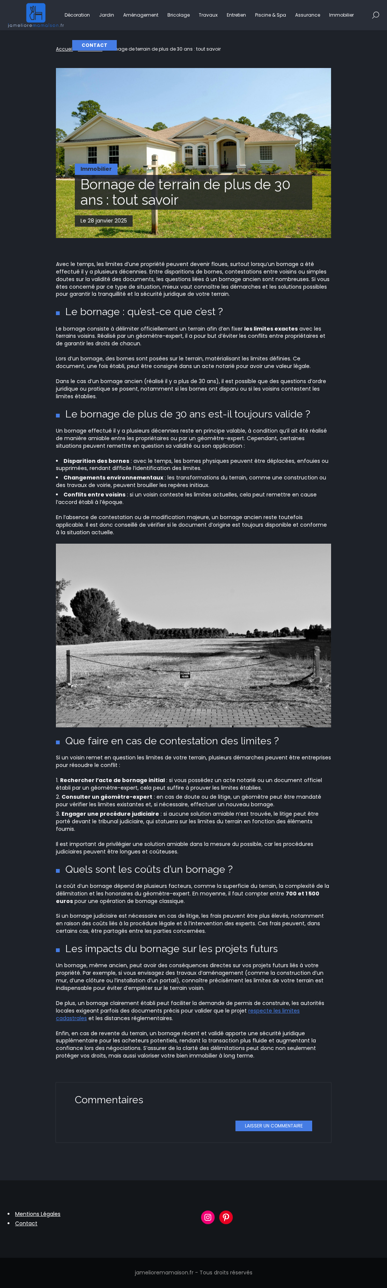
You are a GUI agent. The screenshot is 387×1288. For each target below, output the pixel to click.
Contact (94, 45)
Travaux (208, 15)
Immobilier (341, 15)
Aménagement (140, 15)
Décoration (77, 15)
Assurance (307, 15)
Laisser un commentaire (274, 1126)
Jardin (106, 15)
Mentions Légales (37, 1214)
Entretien (236, 15)
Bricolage (178, 15)
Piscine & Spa (270, 15)
